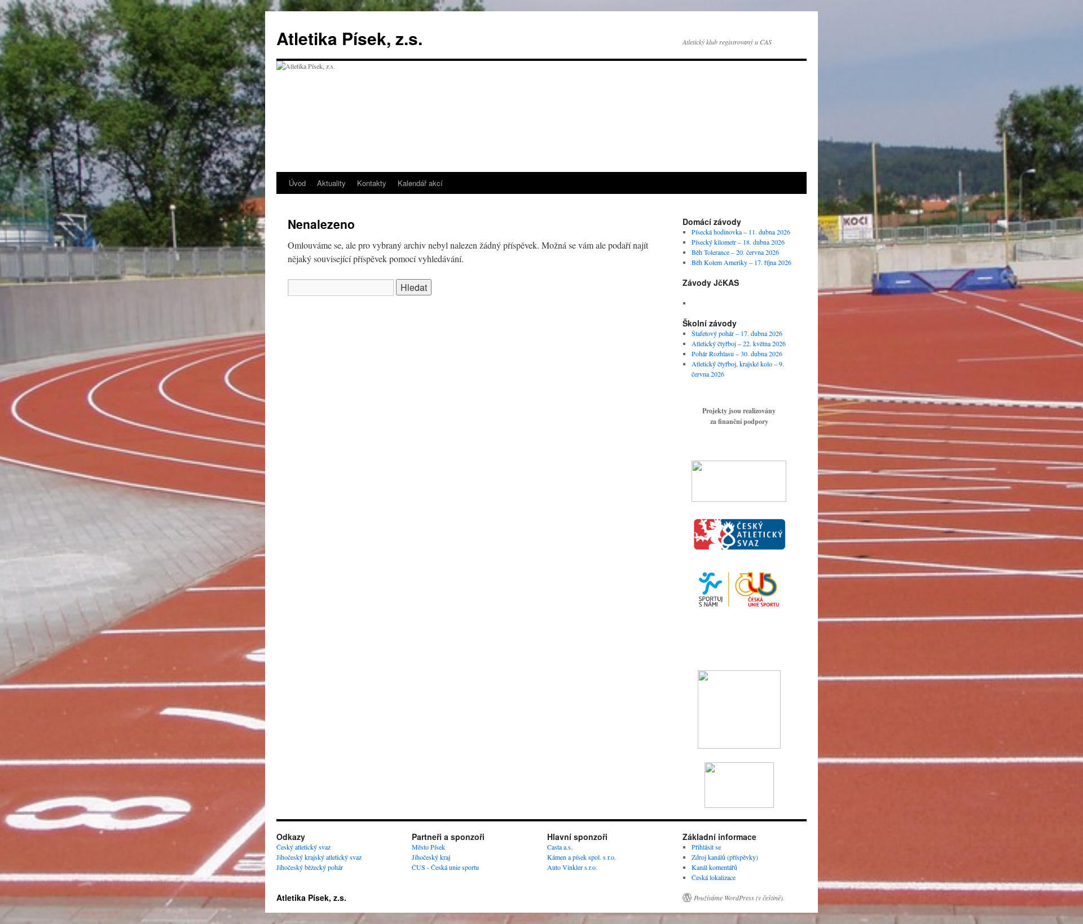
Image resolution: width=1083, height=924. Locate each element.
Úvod (297, 183)
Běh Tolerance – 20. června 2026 (735, 252)
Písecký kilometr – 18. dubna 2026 (738, 241)
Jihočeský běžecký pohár (309, 867)
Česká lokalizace (714, 877)
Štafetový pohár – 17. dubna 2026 (737, 333)
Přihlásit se (706, 846)
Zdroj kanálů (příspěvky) (725, 856)
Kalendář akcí (420, 183)
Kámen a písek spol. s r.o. (581, 856)
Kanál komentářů (714, 867)
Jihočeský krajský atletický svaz (319, 856)
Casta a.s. (560, 846)
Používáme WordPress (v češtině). (739, 897)
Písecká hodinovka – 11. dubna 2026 (741, 231)
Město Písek (428, 846)
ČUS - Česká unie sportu (445, 867)
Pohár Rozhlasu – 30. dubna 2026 (737, 353)
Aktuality (331, 183)
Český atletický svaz (303, 846)
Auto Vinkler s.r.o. (572, 867)
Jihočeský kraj (431, 856)
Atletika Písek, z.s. (349, 38)
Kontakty (371, 183)
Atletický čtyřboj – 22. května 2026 (739, 343)
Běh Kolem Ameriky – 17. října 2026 (741, 262)
